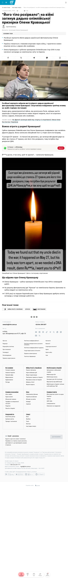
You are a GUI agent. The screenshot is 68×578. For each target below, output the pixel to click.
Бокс (27, 416)
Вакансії (48, 343)
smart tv (29, 474)
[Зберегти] (60, 57)
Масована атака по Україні (34, 380)
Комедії (28, 401)
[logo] (11, 2)
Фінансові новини (10, 399)
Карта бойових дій (31, 372)
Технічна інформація (30, 356)
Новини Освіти (52, 392)
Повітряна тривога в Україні (34, 377)
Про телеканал (7, 349)
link (36, 332)
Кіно (27, 392)
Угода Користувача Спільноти (32, 350)
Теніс (27, 421)
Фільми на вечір (31, 399)
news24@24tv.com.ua (10, 324)
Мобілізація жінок (52, 377)
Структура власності (51, 346)
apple (19, 474)
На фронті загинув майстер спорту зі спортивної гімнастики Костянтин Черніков (31, 121)
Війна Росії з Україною (34, 368)
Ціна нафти (8, 394)
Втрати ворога (30, 384)
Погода (7, 382)
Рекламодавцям (7, 355)
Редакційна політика (8, 346)
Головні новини (10, 370)
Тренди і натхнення (11, 421)
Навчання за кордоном (53, 406)
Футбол (28, 419)
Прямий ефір (9, 375)
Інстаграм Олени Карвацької (18, 30)
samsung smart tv (40, 474)
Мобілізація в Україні (54, 368)
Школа (49, 399)
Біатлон (28, 424)
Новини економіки (11, 392)
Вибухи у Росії (30, 382)
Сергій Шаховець (11, 26)
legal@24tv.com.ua (25, 466)
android (9, 474)
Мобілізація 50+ (51, 374)
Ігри (47, 355)
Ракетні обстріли (31, 370)
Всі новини (9, 368)
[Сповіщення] (66, 2)
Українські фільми (31, 396)
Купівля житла (9, 419)
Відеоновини (9, 377)
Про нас (5, 340)
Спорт (28, 414)
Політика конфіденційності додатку (34, 347)
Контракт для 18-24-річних (54, 379)
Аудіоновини (9, 380)
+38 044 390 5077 (40, 324)
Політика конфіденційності (31, 340)
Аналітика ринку (10, 416)
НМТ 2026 (49, 401)
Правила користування (9, 358)
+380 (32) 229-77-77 (15, 464)
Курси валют (9, 396)
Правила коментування (30, 353)
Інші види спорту (17, 7)
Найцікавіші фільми (32, 394)
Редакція (5, 343)
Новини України (10, 372)
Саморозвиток (51, 403)
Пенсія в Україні (10, 408)
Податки (7, 406)
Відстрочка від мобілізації (54, 381)
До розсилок (56, 437)
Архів (47, 349)
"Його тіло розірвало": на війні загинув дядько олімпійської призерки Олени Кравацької (44, 7)
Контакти (48, 340)
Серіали (28, 404)
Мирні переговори (31, 375)
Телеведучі (6, 352)
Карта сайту (49, 352)
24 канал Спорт (6, 7)
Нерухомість (9, 414)
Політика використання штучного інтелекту (33, 344)
